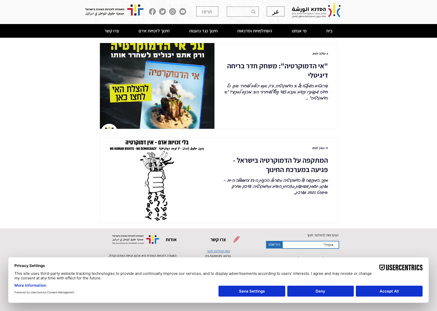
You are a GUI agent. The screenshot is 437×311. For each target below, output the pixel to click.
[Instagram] (172, 11)
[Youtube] (182, 11)
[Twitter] (162, 11)
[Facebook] (152, 11)
